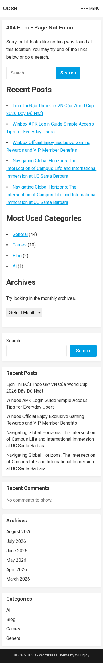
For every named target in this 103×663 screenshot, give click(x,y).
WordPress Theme (54, 655)
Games (20, 245)
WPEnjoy (82, 655)
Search (13, 340)
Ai (15, 266)
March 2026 (18, 579)
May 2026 (16, 560)
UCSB (10, 8)
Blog (17, 255)
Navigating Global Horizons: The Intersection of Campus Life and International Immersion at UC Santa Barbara (51, 168)
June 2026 (16, 550)
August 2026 (19, 531)
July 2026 (16, 541)
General (20, 234)
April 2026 (16, 569)
